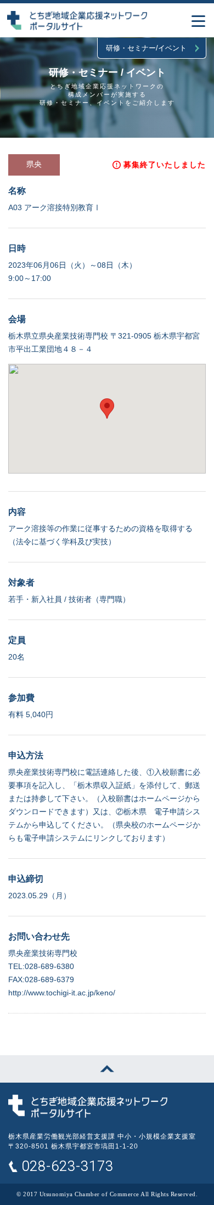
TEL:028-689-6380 (41, 966)
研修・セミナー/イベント (146, 48)
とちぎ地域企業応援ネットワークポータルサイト (87, 1106)
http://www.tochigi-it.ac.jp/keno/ (61, 992)
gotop (107, 1069)
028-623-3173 (67, 1166)
